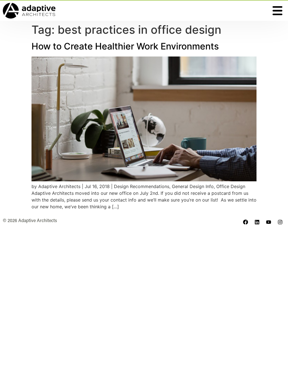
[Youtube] (269, 222)
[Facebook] (245, 222)
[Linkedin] (257, 222)
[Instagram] (280, 222)
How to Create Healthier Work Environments (125, 46)
